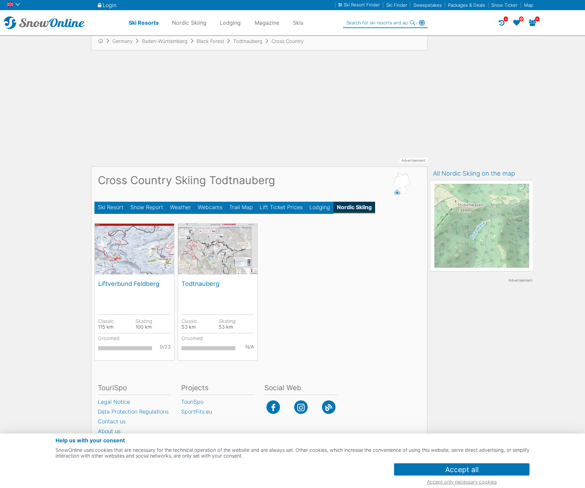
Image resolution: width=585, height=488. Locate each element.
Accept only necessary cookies (462, 482)
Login (109, 5)
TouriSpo (192, 401)
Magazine (267, 22)
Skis (298, 22)
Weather (180, 207)
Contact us (112, 421)
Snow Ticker (504, 5)
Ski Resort (111, 207)
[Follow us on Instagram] (301, 407)
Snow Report (146, 207)
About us (109, 431)
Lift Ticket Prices (281, 207)
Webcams (210, 207)
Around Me (421, 22)
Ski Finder (396, 5)
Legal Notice (114, 401)
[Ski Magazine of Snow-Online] (328, 407)
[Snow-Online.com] (44, 22)
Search (412, 22)
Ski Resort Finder (362, 4)
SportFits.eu (196, 411)
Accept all (462, 469)
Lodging (319, 207)
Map (528, 5)
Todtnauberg (200, 283)
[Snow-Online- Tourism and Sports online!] (103, 41)
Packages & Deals (466, 5)
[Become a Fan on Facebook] (273, 407)
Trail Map (241, 207)
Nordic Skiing (354, 207)
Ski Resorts (144, 22)
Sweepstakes (427, 5)
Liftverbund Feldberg (128, 283)
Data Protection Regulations (133, 411)
